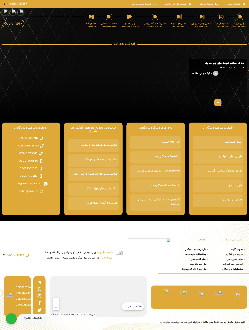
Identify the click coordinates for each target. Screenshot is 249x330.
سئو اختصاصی (233, 142)
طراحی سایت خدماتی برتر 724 (101, 160)
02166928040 (24, 287)
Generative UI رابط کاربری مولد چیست (158, 171)
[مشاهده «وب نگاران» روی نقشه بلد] (98, 296)
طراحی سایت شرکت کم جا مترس (99, 145)
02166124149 (23, 293)
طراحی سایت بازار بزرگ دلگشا (101, 188)
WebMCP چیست (170, 142)
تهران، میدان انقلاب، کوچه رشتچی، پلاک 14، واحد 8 (79, 252)
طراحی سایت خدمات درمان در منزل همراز (94, 174)
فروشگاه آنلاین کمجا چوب (102, 203)
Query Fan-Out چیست (167, 156)
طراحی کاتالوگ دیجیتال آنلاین (225, 171)
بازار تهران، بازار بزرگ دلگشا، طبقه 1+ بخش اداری (80, 258)
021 (15, 4)
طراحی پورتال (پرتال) (230, 200)
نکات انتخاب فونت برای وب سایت (224, 63)
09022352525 (24, 305)
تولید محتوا (235, 185)
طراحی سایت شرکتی (230, 156)
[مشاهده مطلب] (218, 102)
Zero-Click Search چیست (165, 185)
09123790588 (24, 299)
